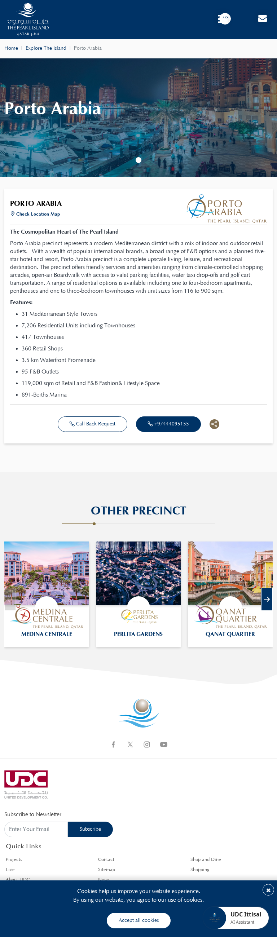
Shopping (200, 869)
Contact (106, 859)
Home (11, 48)
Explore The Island (46, 48)
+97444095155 (171, 424)
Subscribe (90, 829)
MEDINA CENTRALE (46, 634)
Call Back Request (95, 424)
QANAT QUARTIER (230, 634)
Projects (14, 859)
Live (10, 869)
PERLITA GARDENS (138, 634)
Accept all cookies (139, 920)
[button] (138, 160)
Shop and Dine (205, 859)
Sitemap (106, 869)
